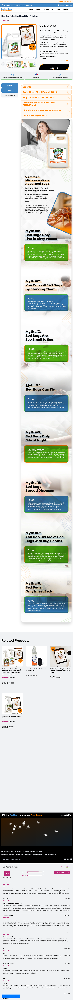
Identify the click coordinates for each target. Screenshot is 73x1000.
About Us (13, 851)
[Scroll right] (34, 64)
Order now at (54, 66)
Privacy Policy (28, 854)
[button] (68, 872)
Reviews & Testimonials (31, 851)
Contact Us (66, 9)
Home (31, 9)
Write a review (60, 872)
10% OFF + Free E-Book (10, 996)
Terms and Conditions (50, 854)
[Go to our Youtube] (65, 859)
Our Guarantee (5, 851)
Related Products (10, 95)
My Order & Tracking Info (16, 854)
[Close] (18, 996)
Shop (37, 9)
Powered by (63, 866)
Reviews (46, 9)
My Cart (70, 5)
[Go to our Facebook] (68, 859)
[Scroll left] (3, 64)
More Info (9, 85)
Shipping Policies (37, 854)
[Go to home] (6, 9)
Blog (52, 9)
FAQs (58, 9)
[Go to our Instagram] (71, 859)
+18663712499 (28, 5)
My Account (62, 5)
